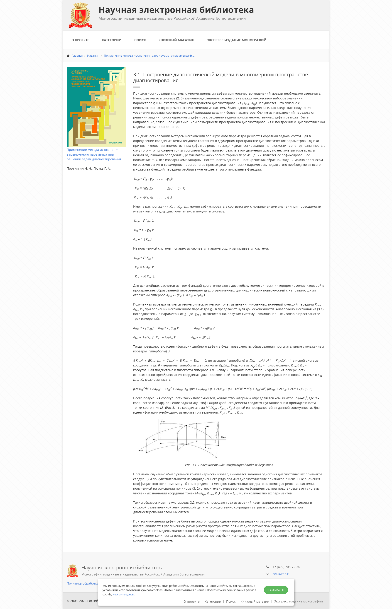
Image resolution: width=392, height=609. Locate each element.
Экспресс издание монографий (237, 40)
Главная (77, 55)
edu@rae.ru (281, 574)
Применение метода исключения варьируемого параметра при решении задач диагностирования (94, 154)
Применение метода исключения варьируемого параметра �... (149, 55)
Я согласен (275, 590)
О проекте (80, 40)
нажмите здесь (123, 594)
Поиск (140, 40)
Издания (93, 55)
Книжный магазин (176, 40)
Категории (112, 40)
